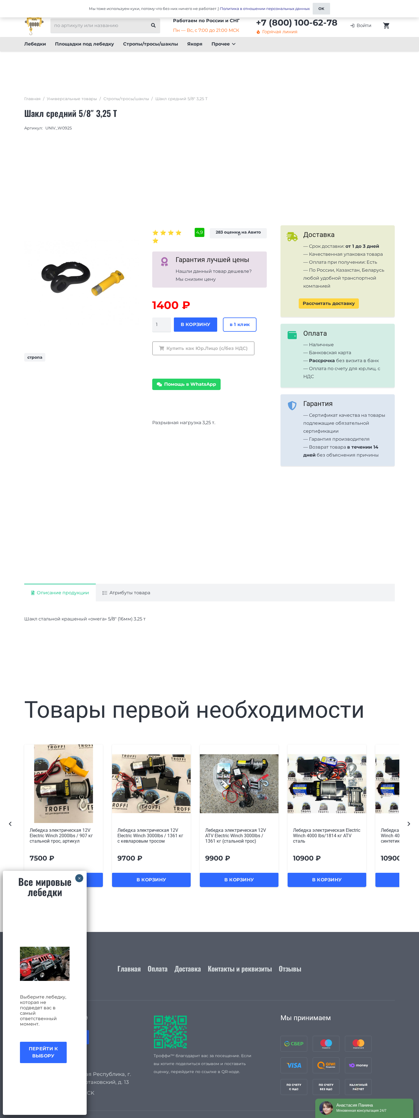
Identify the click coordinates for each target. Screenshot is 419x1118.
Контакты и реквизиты (240, 968)
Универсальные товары (72, 98)
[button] (232, 44)
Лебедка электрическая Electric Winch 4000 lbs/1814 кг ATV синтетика (326, 836)
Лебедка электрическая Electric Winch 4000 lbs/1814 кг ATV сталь (238, 836)
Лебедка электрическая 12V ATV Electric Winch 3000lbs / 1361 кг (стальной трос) (147, 836)
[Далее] (408, 824)
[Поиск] (153, 25)
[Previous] (10, 824)
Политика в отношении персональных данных (265, 8)
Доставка (187, 968)
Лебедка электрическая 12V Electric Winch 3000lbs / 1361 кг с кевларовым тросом (62, 836)
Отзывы (290, 968)
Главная (32, 98)
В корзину (196, 324)
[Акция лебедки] (45, 964)
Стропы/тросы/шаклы (126, 98)
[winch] (34, 26)
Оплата (158, 968)
